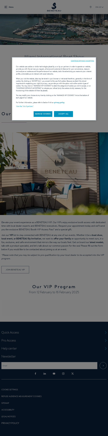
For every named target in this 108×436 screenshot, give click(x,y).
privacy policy (59, 103)
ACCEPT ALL (63, 114)
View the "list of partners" (24, 106)
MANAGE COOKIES (43, 114)
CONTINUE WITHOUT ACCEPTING (82, 61)
